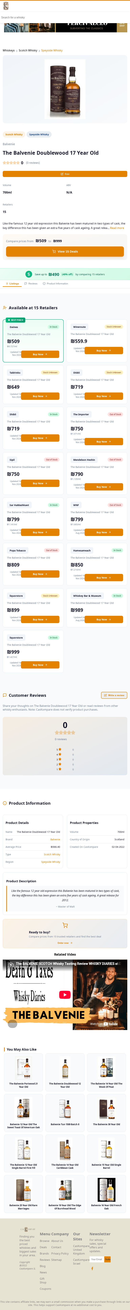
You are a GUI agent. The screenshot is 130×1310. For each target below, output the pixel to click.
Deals (43, 1247)
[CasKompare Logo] (27, 1233)
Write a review (116, 695)
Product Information (57, 283)
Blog (43, 1266)
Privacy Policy (60, 1253)
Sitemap (56, 1260)
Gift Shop (43, 1280)
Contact (56, 1247)
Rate (67, 174)
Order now (63, 943)
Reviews (32, 283)
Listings (14, 283)
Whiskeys (9, 50)
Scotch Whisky (28, 50)
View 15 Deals (68, 251)
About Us (57, 1241)
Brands (44, 1253)
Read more (117, 228)
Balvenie (55, 839)
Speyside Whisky (51, 50)
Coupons (45, 1289)
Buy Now (38, 354)
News (43, 1272)
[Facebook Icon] (92, 1270)
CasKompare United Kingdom (81, 1249)
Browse (44, 1241)
